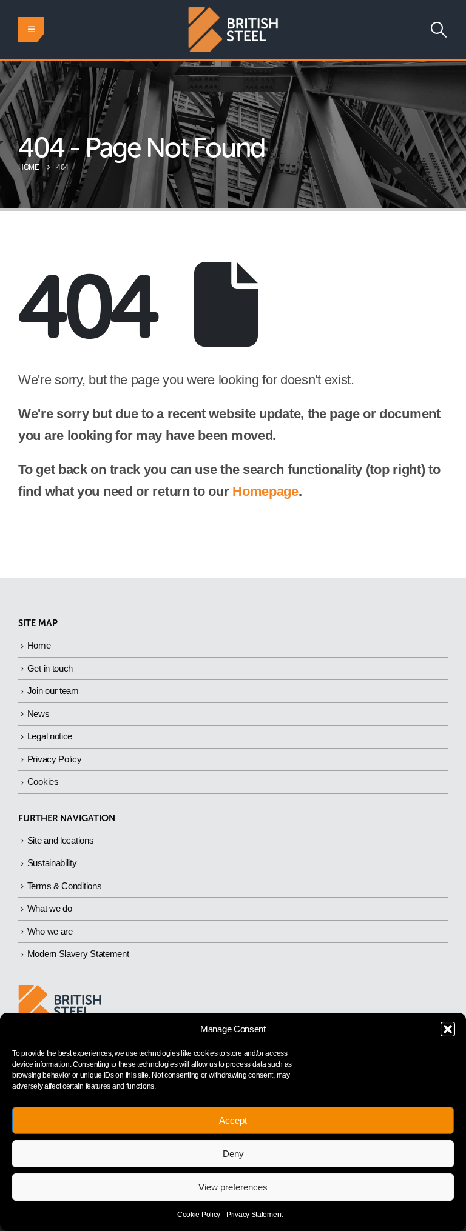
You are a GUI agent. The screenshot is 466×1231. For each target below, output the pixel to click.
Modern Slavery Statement (78, 954)
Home (39, 645)
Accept (233, 1120)
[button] (448, 1029)
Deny (233, 1154)
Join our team (53, 691)
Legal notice (49, 736)
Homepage (265, 491)
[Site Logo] (233, 29)
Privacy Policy (54, 759)
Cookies (43, 781)
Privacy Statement (254, 1214)
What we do (49, 908)
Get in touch (50, 668)
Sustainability (52, 863)
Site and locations (60, 840)
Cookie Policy (198, 1214)
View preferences (233, 1187)
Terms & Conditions (64, 886)
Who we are (50, 931)
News (38, 714)
